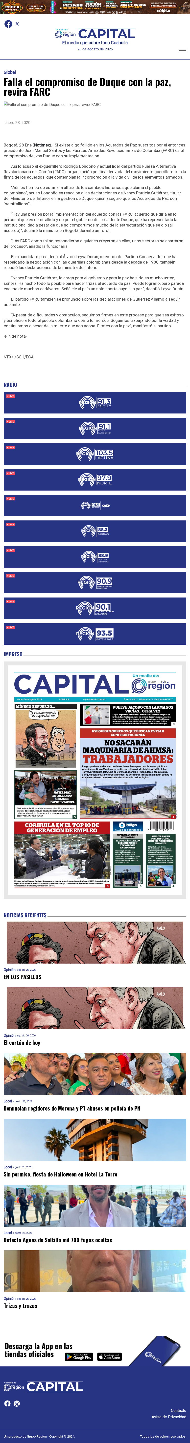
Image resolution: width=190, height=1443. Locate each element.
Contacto (178, 1410)
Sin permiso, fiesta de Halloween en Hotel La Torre (60, 1174)
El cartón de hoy (22, 1042)
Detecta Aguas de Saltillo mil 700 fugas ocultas (58, 1240)
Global (10, 72)
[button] (182, 51)
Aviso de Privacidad (169, 1417)
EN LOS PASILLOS (22, 977)
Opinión (10, 970)
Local (8, 1101)
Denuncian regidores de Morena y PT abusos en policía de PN (72, 1108)
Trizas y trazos (20, 1305)
